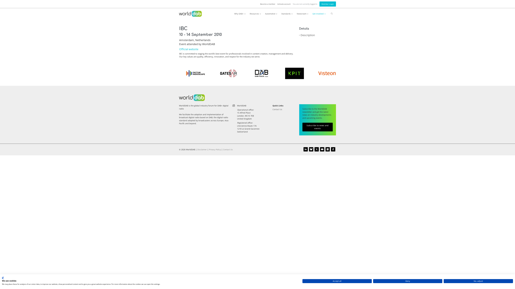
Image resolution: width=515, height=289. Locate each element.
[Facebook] (333, 149)
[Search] (332, 14)
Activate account (284, 4)
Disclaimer (202, 149)
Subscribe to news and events (318, 127)
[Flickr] (327, 149)
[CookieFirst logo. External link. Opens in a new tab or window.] (3, 278)
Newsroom (301, 13)
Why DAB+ (239, 13)
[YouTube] (322, 149)
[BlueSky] (311, 149)
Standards (286, 13)
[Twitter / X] (316, 149)
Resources (254, 13)
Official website (188, 49)
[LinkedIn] (306, 149)
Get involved (318, 13)
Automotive (270, 13)
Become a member (267, 4)
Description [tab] (308, 35)
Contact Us (277, 109)
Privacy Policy (215, 149)
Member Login (327, 4)
